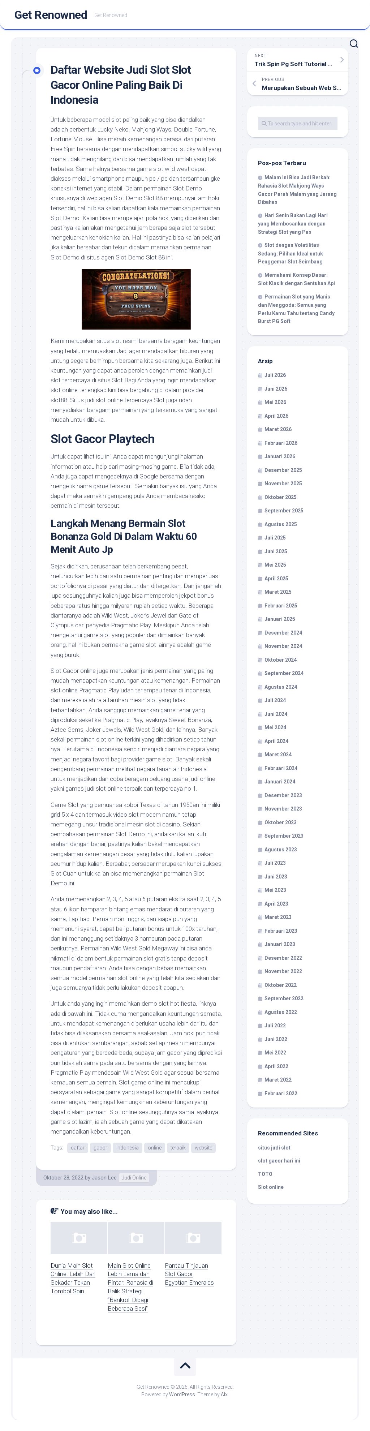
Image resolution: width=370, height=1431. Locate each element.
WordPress (182, 1394)
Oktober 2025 (280, 497)
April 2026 (276, 416)
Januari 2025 (279, 619)
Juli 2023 (275, 863)
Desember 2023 (283, 795)
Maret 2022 (278, 1080)
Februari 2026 (280, 443)
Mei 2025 (275, 565)
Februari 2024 (280, 768)
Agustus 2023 (280, 849)
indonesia (127, 1148)
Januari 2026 (279, 456)
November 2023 (283, 809)
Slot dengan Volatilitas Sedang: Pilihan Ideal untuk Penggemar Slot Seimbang (290, 253)
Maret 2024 (278, 754)
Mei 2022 (275, 1053)
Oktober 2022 (280, 985)
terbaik (178, 1148)
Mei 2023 (275, 890)
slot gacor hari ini (279, 1161)
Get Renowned (50, 15)
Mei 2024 (275, 727)
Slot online (271, 1187)
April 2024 (276, 741)
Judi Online (134, 1178)
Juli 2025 (275, 538)
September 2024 (284, 673)
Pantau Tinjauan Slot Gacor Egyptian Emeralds (189, 1274)
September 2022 (284, 998)
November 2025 (283, 483)
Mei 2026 (275, 402)
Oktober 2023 (280, 822)
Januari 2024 (279, 782)
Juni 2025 (275, 551)
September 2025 (284, 510)
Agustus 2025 (280, 524)
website (203, 1148)
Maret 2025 (278, 592)
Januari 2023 (279, 944)
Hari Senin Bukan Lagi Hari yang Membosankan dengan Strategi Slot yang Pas (293, 223)
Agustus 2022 (280, 1012)
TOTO (265, 1174)
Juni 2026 (275, 389)
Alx (224, 1394)
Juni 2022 (275, 1039)
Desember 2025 (283, 470)
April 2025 (276, 578)
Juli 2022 (275, 1025)
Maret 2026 (278, 429)
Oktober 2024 (280, 660)
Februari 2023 (280, 931)
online (155, 1148)
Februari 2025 (280, 606)
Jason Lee (104, 1177)
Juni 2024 (275, 714)
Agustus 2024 (280, 687)
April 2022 (276, 1066)
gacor (100, 1148)
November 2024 (283, 646)
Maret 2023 (278, 917)
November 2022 (283, 971)
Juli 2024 (275, 700)
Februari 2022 (280, 1093)
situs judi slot (274, 1148)
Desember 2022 (283, 958)
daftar (78, 1148)
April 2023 (276, 904)
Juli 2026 (275, 375)
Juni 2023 (275, 877)
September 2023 (284, 836)
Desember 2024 (283, 633)
